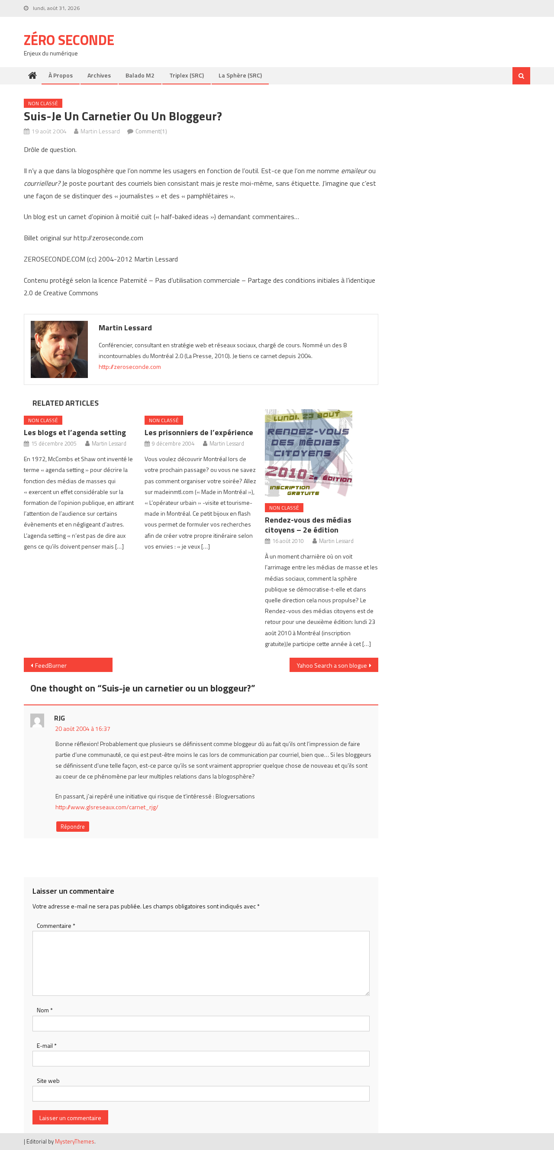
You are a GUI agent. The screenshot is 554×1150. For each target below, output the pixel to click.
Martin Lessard (100, 131)
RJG (59, 718)
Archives (99, 75)
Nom (45, 1009)
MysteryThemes (74, 1141)
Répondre (73, 826)
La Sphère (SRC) (240, 75)
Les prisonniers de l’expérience (199, 432)
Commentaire (56, 925)
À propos (60, 75)
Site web (48, 1080)
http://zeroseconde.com (130, 366)
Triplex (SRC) (186, 75)
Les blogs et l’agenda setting (75, 432)
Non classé (43, 103)
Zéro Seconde (69, 39)
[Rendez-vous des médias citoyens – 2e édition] (321, 453)
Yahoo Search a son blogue (332, 665)
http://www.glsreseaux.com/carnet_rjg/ (106, 806)
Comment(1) (151, 131)
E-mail (47, 1045)
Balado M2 (140, 75)
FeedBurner (51, 665)
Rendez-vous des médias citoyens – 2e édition (308, 525)
